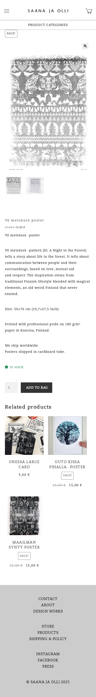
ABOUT (48, 605)
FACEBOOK (48, 660)
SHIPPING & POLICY (48, 639)
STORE (48, 627)
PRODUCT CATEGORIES (48, 25)
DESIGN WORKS (48, 611)
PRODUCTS (48, 633)
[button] (85, 46)
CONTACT (48, 599)
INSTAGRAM (48, 654)
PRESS (48, 667)
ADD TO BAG (37, 387)
